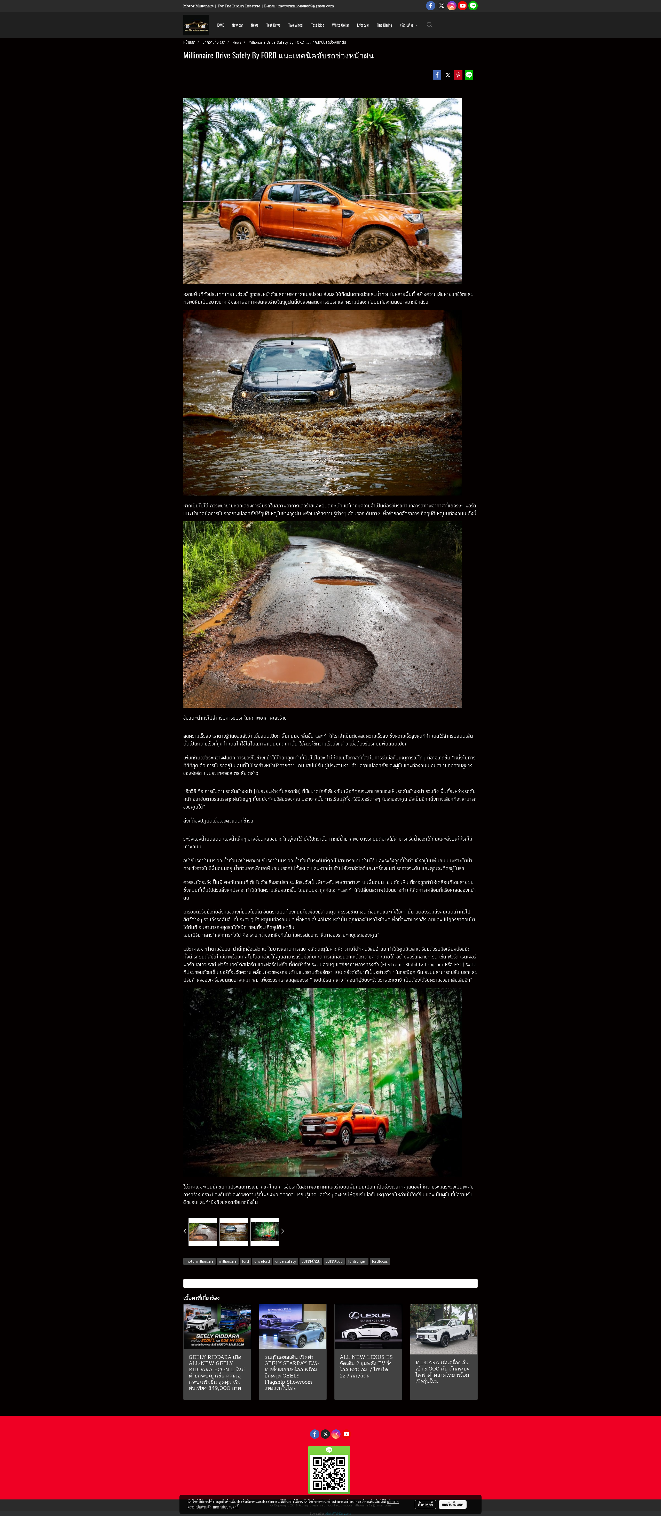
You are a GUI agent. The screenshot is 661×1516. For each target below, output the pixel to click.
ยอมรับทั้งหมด (452, 1504)
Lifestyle (363, 25)
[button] (429, 25)
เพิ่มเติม (407, 25)
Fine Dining (384, 25)
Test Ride (317, 25)
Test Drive (273, 25)
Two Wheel (295, 25)
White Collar (340, 25)
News (254, 25)
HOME (220, 25)
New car (237, 25)
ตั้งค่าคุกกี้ (425, 1504)
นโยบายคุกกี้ (230, 1507)
